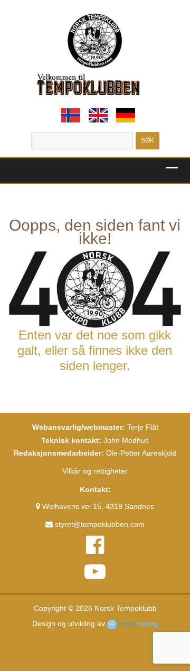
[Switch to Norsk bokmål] (70, 115)
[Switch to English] (98, 115)
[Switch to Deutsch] (125, 115)
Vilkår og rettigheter (95, 471)
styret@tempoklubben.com (99, 524)
